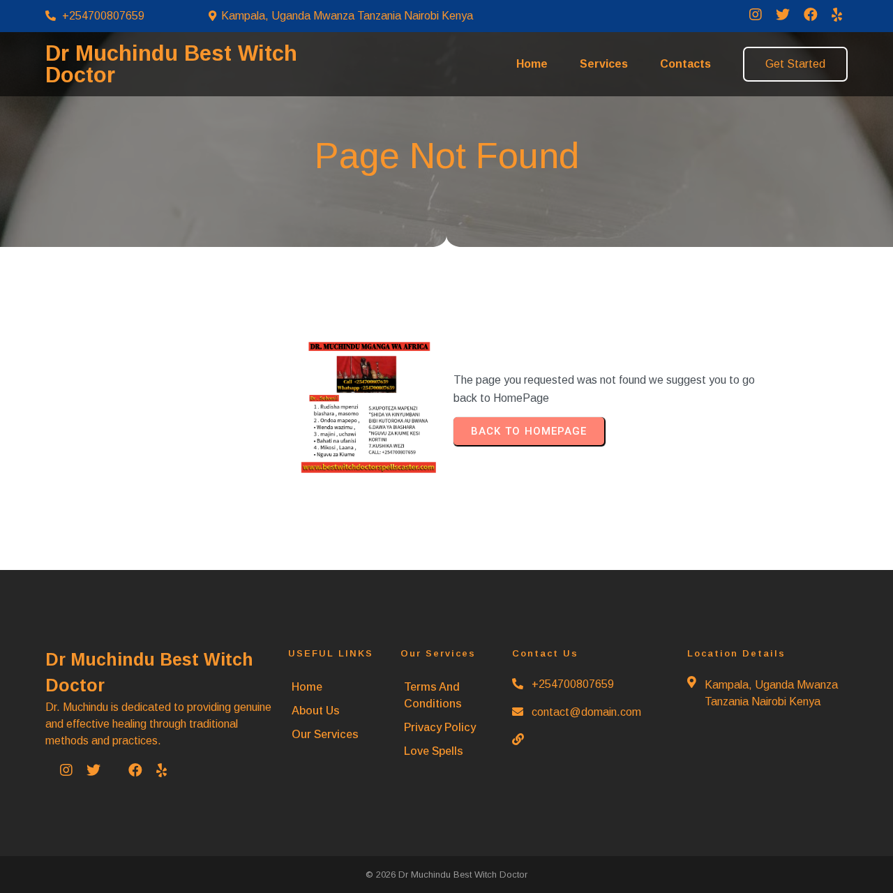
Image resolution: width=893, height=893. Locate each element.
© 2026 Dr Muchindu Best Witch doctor (446, 874)
